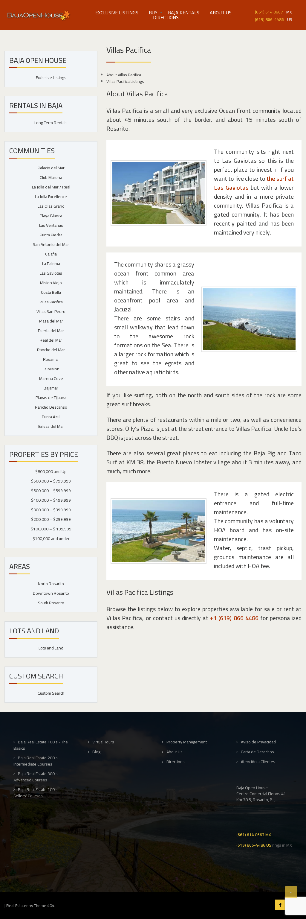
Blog (96, 752)
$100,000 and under (51, 538)
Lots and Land (51, 648)
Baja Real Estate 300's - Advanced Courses (36, 777)
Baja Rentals (183, 12)
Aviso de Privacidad (258, 742)
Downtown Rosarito (51, 593)
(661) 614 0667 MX (253, 834)
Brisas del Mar (51, 426)
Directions (166, 17)
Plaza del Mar (51, 321)
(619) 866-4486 (269, 19)
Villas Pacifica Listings (125, 81)
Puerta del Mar (51, 330)
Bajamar (51, 388)
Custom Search (51, 693)
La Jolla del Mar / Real (51, 187)
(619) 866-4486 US (253, 844)
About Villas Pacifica (123, 75)
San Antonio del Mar (51, 244)
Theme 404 (44, 906)
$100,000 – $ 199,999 (51, 529)
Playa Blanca (51, 216)
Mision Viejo (51, 283)
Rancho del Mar (51, 350)
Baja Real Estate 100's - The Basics (40, 745)
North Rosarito (51, 584)
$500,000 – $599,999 (51, 491)
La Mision (51, 369)
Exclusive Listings (116, 12)
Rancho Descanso (51, 407)
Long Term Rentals (51, 123)
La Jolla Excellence (51, 196)
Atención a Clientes (258, 762)
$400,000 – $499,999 (51, 500)
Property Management (186, 742)
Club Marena (51, 177)
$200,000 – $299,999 (51, 519)
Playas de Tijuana (51, 397)
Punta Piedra (51, 235)
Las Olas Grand (51, 206)
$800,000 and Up (51, 471)
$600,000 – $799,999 (51, 481)
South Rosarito (51, 603)
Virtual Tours (103, 742)
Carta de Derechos (257, 752)
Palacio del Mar (51, 168)
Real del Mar (51, 340)
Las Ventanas (51, 225)
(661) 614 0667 (269, 11)
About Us (221, 12)
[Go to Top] (291, 892)
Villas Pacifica (51, 302)
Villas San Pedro (50, 311)
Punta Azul (51, 417)
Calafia (51, 254)
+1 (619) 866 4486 (234, 617)
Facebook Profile (280, 905)
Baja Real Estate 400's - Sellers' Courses (36, 792)
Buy (153, 12)
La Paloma (51, 263)
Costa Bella (51, 292)
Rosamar (51, 359)
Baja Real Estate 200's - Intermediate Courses (36, 761)
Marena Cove (51, 378)
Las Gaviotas (51, 273)
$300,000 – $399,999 (51, 510)
